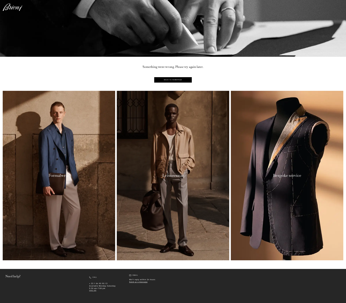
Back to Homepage (173, 80)
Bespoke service (287, 175)
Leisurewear (173, 175)
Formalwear (59, 175)
